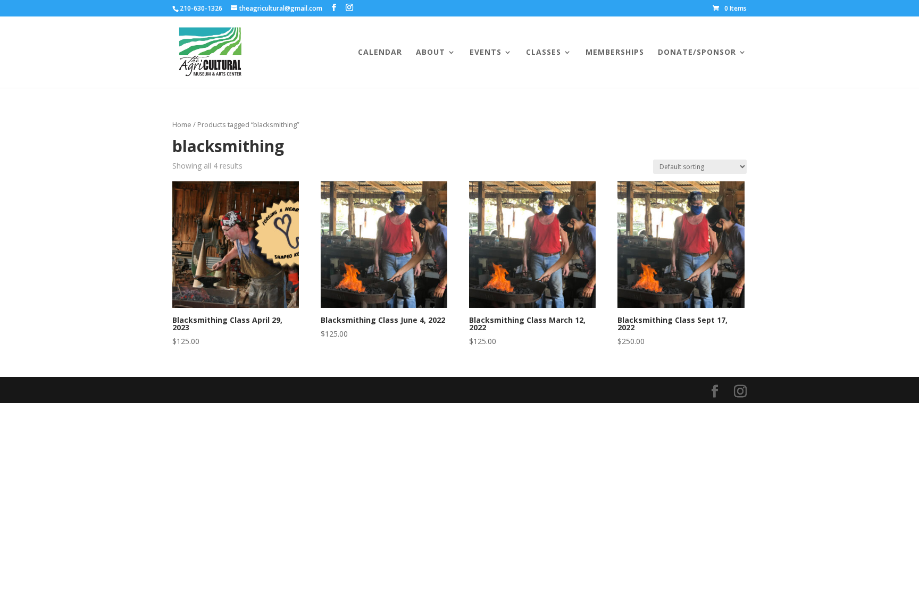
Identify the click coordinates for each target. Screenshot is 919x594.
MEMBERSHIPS (615, 52)
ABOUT (430, 52)
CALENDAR (380, 52)
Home (181, 124)
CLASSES (543, 52)
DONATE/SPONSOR (697, 52)
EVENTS (486, 52)
